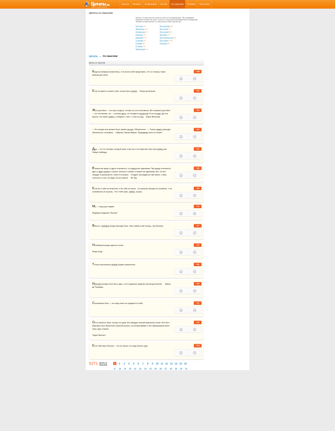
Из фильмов (151, 4)
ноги (145, 346)
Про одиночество (166, 38)
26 (161, 369)
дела (124, 113)
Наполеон (97, 284)
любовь (114, 265)
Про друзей (164, 32)
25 (156, 369)
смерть (111, 117)
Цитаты (125, 4)
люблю (132, 192)
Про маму (163, 35)
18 (120, 369)
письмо (130, 129)
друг (100, 171)
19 (125, 369)
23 (145, 369)
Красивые (139, 38)
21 (135, 369)
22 (140, 369)
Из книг (164, 4)
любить (160, 149)
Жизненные (140, 29)
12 (166, 363)
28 (171, 369)
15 (180, 363)
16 (185, 363)
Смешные (163, 43)
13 (171, 363)
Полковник (142, 132)
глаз (141, 117)
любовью (105, 226)
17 (115, 369)
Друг (94, 149)
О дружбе (139, 41)
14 (176, 363)
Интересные (140, 32)
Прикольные (140, 49)
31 (186, 369)
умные (107, 171)
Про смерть (164, 41)
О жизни (139, 43)
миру (158, 113)
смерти (134, 168)
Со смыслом (177, 4)
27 (166, 369)
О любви (191, 4)
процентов (143, 113)
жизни (157, 168)
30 (181, 369)
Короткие (139, 35)
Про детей (164, 29)
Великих (137, 4)
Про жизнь (204, 4)
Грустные (139, 26)
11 (162, 363)
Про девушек (165, 26)
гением (134, 91)
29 (176, 369)
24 (150, 369)
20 (130, 369)
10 (157, 363)
